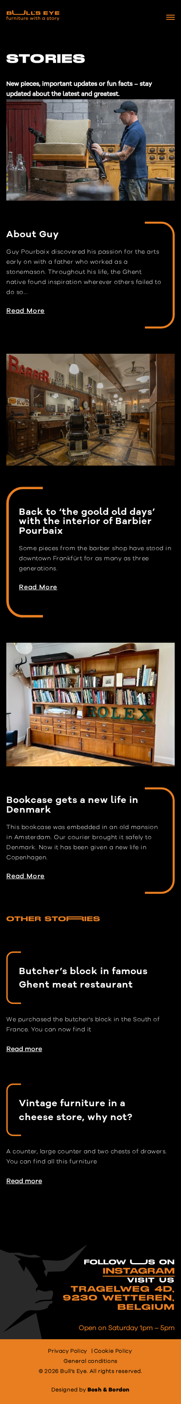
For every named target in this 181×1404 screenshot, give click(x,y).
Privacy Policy (67, 1351)
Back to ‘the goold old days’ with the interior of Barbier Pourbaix (87, 521)
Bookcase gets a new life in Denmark (72, 805)
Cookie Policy (113, 1351)
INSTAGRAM (139, 1271)
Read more (24, 1049)
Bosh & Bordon (109, 1390)
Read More (25, 310)
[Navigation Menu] (170, 17)
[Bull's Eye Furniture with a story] (32, 15)
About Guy (32, 234)
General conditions (90, 1361)
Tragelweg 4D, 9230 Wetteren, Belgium (119, 1298)
